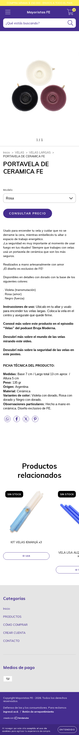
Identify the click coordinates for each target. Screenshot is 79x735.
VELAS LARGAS (40, 152)
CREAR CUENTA (14, 633)
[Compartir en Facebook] (17, 421)
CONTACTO (11, 641)
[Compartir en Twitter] (26, 421)
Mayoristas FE (38, 12)
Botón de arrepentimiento (38, 711)
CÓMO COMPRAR (15, 625)
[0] (70, 13)
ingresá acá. (11, 711)
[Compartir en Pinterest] (35, 421)
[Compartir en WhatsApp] (7, 419)
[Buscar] (70, 23)
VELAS (19, 152)
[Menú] (8, 12)
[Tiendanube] (16, 718)
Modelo (8, 189)
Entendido (67, 729)
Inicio (6, 152)
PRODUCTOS (12, 617)
